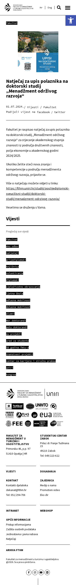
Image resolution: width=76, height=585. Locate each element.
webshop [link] (46, 510)
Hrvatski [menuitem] (41, 7)
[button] (59, 8)
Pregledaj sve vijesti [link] (17, 231)
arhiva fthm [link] (14, 550)
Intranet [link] (12, 510)
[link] (70, 20)
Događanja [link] (48, 471)
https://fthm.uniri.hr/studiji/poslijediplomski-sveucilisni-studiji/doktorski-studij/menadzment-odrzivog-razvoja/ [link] (37, 193)
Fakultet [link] (11, 23)
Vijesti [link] (11, 471)
